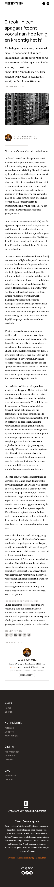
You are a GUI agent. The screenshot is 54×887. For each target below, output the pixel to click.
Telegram (24, 635)
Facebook (11, 635)
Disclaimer (41, 858)
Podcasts (10, 756)
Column (9, 86)
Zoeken (9, 712)
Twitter (7, 635)
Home (8, 708)
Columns (9, 760)
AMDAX (13, 667)
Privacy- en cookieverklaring (21, 858)
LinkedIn (16, 635)
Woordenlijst (11, 736)
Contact (9, 780)
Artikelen (9, 728)
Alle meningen (12, 752)
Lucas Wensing (28, 136)
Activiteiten (10, 776)
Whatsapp (29, 635)
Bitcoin (19, 86)
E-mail (20, 635)
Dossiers (9, 732)
